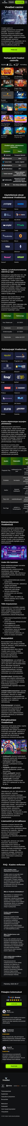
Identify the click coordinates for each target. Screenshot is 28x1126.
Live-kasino (11, 64)
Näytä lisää (14, 1066)
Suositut (3, 64)
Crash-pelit (17, 64)
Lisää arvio (14, 1004)
